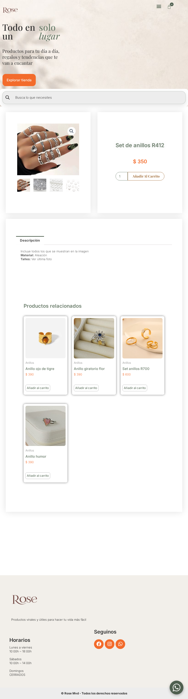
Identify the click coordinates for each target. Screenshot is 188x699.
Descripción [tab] (30, 240)
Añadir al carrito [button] (38, 388)
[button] (159, 6)
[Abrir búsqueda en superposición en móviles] (94, 97)
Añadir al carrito (146, 176)
